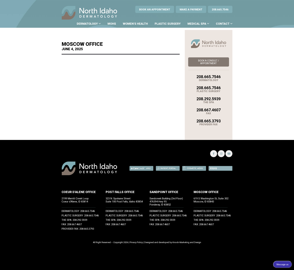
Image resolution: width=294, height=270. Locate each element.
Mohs (112, 23)
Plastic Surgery (168, 23)
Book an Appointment (154, 9)
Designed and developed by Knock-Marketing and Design (172, 242)
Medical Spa (196, 23)
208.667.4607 (209, 110)
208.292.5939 (209, 99)
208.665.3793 (209, 121)
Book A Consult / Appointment (208, 62)
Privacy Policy (136, 242)
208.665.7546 (220, 9)
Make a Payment (191, 9)
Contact (223, 23)
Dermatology (87, 23)
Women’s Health (135, 23)
